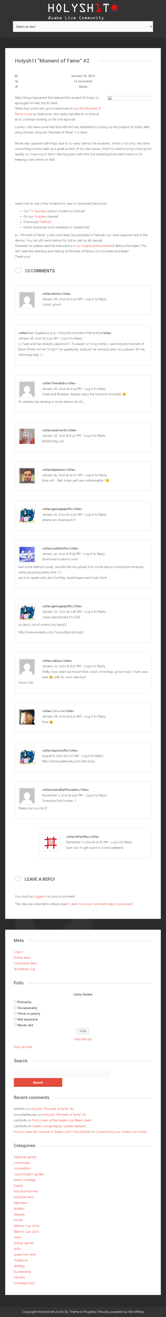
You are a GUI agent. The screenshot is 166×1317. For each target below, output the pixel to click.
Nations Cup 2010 (26, 1231)
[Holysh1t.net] (83, 10)
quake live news (25, 1254)
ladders (19, 1208)
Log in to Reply (96, 299)
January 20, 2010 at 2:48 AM (61, 611)
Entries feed (22, 957)
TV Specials (38, 211)
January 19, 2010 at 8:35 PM (61, 554)
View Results (83, 1039)
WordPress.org (24, 969)
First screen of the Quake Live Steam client (61, 1120)
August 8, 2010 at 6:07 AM (60, 756)
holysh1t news (24, 1197)
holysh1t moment (26, 1191)
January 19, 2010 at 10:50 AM (62, 514)
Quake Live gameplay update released (59, 1126)
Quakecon (21, 1260)
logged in (40, 896)
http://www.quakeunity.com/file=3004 (68, 761)
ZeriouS (57, 711)
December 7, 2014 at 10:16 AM (87, 842)
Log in (18, 952)
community (22, 1163)
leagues (19, 1214)
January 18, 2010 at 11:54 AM (38, 338)
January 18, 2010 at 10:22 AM (62, 299)
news (17, 1237)
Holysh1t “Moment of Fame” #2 (52, 1109)
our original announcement (95, 246)
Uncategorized (24, 1283)
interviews (21, 1203)
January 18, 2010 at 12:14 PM (61, 389)
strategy (19, 1266)
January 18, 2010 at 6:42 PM (61, 435)
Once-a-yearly (29, 1013)
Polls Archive (23, 1047)
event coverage (24, 1180)
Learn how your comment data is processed (101, 904)
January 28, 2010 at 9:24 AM (61, 716)
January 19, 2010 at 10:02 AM (62, 475)
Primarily (25, 1002)
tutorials (19, 1277)
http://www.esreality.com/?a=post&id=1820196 (50, 632)
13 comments (83, 81)
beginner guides (25, 1157)
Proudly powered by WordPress (121, 1312)
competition (22, 1168)
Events (18, 1185)
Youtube (40, 216)
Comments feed (25, 963)
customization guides (29, 1174)
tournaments (22, 1271)
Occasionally (27, 1008)
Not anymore (28, 1019)
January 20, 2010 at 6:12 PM (61, 666)
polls (17, 1248)
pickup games (24, 1243)
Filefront (45, 222)
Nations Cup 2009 (26, 1226)
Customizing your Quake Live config (121, 1131)
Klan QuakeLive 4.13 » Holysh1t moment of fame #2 (64, 333)
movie (18, 1220)
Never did (25, 1025)
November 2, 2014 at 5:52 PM (62, 795)
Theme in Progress (82, 1312)
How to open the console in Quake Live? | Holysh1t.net (52, 1131)
